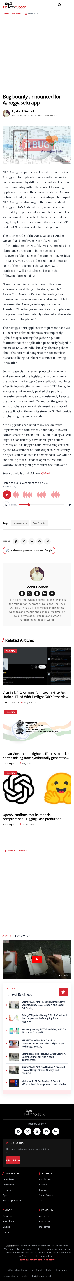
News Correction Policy (15, 1270)
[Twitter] (27, 1131)
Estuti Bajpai (8, 763)
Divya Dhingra (9, 702)
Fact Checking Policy (41, 1270)
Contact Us (45, 1221)
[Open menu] (67, 5)
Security (16, 14)
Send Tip (11, 1160)
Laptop (43, 1184)
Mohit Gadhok (37, 587)
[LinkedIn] (31, 541)
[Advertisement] (37, 54)
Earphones (45, 1179)
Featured (7, 1232)
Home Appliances (12, 1200)
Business (7, 1216)
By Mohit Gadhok (23, 111)
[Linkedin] (55, 1131)
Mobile (43, 1190)
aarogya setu (20, 523)
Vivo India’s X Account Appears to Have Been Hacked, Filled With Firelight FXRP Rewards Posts (35, 695)
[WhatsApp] (39, 541)
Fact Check (8, 1221)
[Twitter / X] (23, 541)
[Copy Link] (47, 541)
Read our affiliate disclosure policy (37, 1259)
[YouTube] (52, 593)
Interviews (8, 1179)
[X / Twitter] (29, 593)
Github (46, 473)
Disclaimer (44, 1226)
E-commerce (9, 1190)
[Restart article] (6, 504)
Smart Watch (46, 1195)
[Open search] (59, 5)
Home (6, 14)
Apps (5, 1195)
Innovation (9, 1184)
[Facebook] (16, 541)
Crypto (6, 1226)
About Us (44, 1216)
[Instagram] (37, 593)
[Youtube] (46, 1131)
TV (40, 1200)
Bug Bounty (39, 523)
